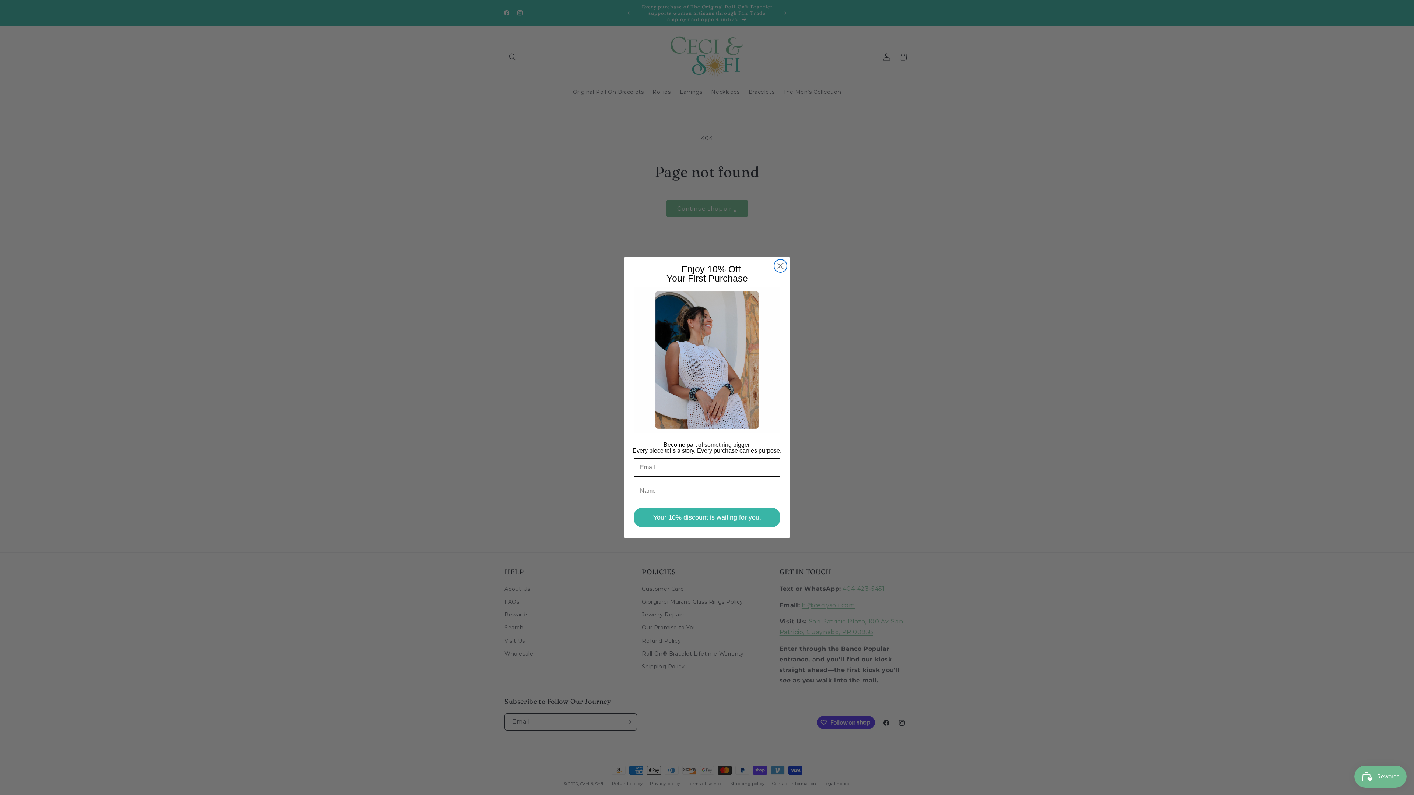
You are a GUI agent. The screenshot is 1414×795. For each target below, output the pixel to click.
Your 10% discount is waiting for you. (707, 517)
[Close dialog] (780, 265)
